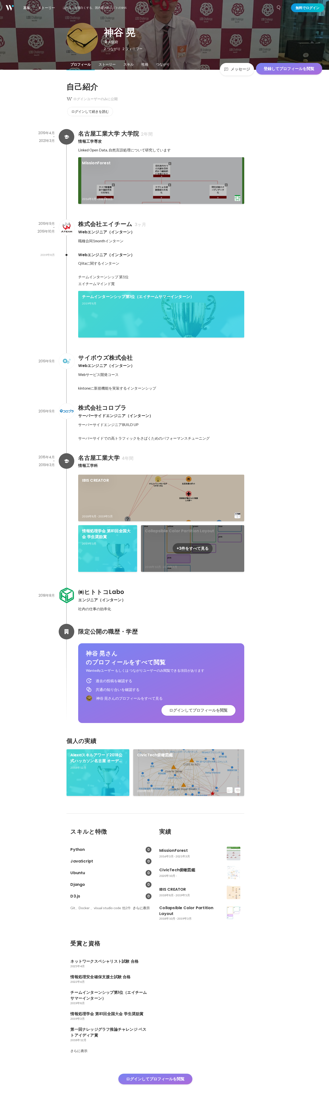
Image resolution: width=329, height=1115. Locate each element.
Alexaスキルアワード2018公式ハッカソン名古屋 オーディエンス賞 (96, 758)
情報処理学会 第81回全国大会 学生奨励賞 (106, 534)
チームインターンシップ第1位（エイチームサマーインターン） (138, 296)
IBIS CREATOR (95, 480)
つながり (163, 64)
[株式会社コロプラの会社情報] (66, 411)
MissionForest (96, 163)
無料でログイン (308, 7)
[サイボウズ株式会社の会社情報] (66, 361)
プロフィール (80, 64)
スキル (128, 64)
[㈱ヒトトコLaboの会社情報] (66, 595)
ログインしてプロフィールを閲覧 (198, 710)
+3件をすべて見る (193, 548)
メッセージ (240, 69)
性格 (144, 64)
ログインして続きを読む (90, 111)
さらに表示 (141, 908)
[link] (161, 180)
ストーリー (107, 64)
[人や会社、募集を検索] (279, 8)
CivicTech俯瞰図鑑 (155, 755)
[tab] (80, 64)
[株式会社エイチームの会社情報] (66, 227)
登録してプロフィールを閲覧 (289, 68)
